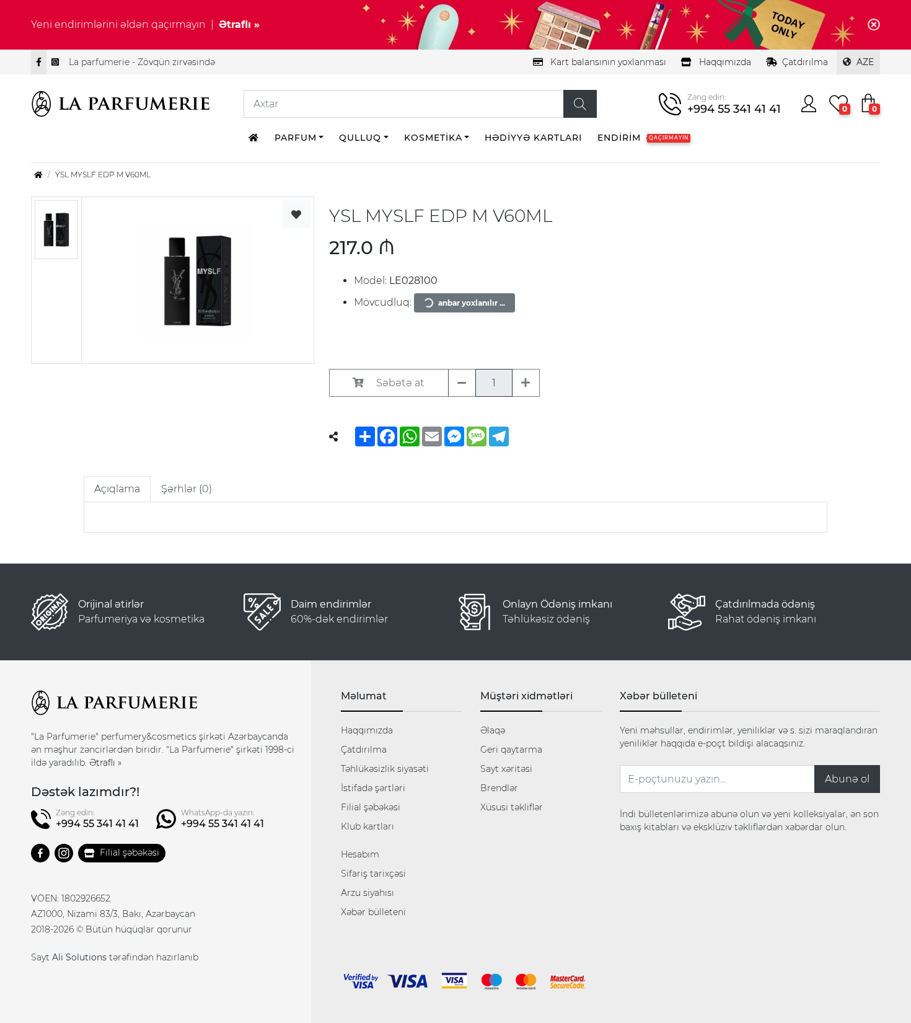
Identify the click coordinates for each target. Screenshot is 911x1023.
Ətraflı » (239, 24)
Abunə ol (847, 779)
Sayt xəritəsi (506, 768)
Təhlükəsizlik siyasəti (385, 768)
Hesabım (360, 854)
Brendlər (499, 788)
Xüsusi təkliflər (511, 807)
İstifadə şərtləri (373, 788)
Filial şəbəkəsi (129, 852)
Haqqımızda (367, 730)
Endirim (643, 137)
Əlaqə (492, 730)
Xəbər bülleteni (373, 912)
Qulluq (360, 137)
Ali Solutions (79, 957)
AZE (865, 62)
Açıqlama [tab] (117, 489)
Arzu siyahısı (367, 892)
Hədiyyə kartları (533, 137)
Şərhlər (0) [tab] (186, 489)
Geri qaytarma (511, 749)
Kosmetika (433, 137)
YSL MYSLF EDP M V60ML (103, 174)
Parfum (296, 137)
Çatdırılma (805, 62)
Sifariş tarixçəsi (373, 873)
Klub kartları (367, 826)
